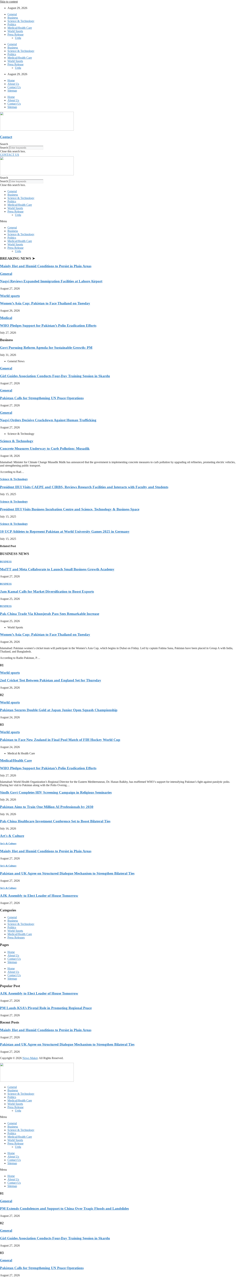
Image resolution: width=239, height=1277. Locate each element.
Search (4, 147)
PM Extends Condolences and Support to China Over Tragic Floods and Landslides (64, 1208)
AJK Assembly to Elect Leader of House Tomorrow (39, 896)
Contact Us (14, 87)
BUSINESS (6, 561)
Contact (6, 137)
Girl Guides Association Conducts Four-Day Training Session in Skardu (55, 376)
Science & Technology (20, 21)
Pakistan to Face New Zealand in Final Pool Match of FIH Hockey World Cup (60, 740)
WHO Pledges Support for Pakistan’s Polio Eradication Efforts (48, 325)
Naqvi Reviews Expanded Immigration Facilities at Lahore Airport (51, 281)
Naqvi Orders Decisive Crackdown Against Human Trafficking (48, 420)
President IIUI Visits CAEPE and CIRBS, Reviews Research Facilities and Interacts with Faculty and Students (84, 487)
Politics (11, 24)
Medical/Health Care (19, 27)
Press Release (15, 34)
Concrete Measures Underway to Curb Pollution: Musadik (45, 448)
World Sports (15, 31)
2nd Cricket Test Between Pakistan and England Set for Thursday (50, 680)
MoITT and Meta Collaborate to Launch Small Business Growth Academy (57, 569)
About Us (13, 83)
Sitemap (12, 90)
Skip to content (9, 1)
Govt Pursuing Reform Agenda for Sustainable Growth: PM (46, 348)
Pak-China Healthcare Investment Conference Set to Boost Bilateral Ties (55, 821)
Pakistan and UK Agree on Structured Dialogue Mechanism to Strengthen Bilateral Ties (67, 873)
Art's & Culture (12, 836)
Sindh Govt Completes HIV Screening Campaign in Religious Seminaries (56, 792)
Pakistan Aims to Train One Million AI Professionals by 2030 (46, 807)
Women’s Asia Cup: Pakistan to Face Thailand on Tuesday (45, 303)
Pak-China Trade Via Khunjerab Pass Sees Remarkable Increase (49, 614)
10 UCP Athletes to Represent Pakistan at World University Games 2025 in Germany (65, 531)
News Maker (30, 1058)
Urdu (18, 37)
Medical (6, 318)
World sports (10, 296)
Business (12, 17)
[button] (119, 144)
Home (11, 80)
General (12, 14)
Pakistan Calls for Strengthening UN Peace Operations (42, 398)
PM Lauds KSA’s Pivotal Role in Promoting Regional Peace (46, 1008)
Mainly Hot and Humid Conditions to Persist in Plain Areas (45, 266)
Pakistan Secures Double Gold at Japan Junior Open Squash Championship (58, 710)
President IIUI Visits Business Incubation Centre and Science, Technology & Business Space (69, 509)
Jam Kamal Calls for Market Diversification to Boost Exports (47, 591)
